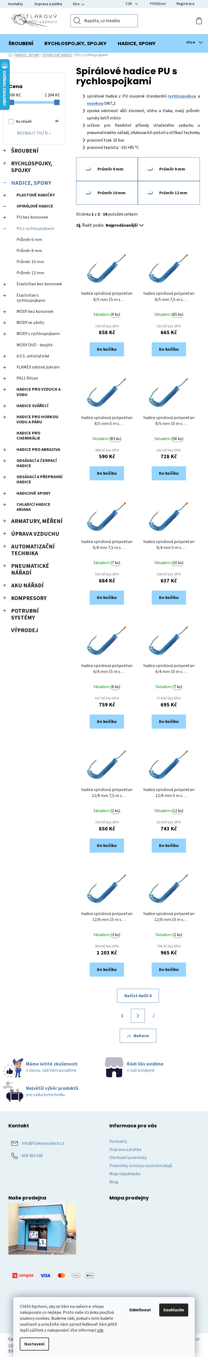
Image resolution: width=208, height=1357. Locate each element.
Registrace (185, 3)
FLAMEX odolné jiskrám (38, 367)
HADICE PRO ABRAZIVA (38, 450)
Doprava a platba (48, 4)
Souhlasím (173, 1310)
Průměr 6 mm (29, 240)
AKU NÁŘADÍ (27, 585)
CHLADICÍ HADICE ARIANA (33, 506)
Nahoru (141, 1036)
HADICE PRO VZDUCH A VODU (39, 391)
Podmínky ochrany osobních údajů (140, 1166)
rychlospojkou (182, 96)
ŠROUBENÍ (24, 151)
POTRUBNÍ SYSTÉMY (25, 614)
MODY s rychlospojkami (38, 334)
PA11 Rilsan (27, 378)
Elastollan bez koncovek (39, 284)
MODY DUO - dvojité (35, 345)
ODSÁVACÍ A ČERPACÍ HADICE (37, 463)
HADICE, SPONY (31, 183)
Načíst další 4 (138, 996)
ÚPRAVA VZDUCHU (35, 534)
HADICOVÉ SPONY (33, 493)
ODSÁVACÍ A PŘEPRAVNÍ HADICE (40, 479)
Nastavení (34, 1344)
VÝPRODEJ (24, 630)
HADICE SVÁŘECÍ (32, 406)
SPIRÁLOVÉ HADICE (35, 206)
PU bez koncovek (32, 217)
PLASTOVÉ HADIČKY (36, 195)
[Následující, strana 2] (138, 1016)
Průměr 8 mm (29, 251)
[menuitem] (21, 43)
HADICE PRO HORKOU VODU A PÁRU (37, 419)
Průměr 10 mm (30, 262)
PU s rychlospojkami (35, 229)
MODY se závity (30, 323)
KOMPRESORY (29, 598)
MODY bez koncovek (35, 311)
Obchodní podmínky (128, 1158)
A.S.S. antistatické (33, 356)
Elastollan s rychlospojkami (31, 297)
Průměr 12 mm (30, 273)
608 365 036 (32, 1156)
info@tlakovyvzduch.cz (43, 1143)
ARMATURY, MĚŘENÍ (37, 521)
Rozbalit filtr (32, 133)
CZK (129, 3)
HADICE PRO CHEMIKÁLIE (28, 435)
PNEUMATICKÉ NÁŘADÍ (30, 569)
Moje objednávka (124, 1174)
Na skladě (37, 121)
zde (100, 1330)
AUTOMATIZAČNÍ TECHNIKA (33, 550)
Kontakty (15, 4)
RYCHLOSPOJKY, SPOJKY (31, 167)
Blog (113, 1182)
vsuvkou (95, 103)
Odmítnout (140, 1310)
